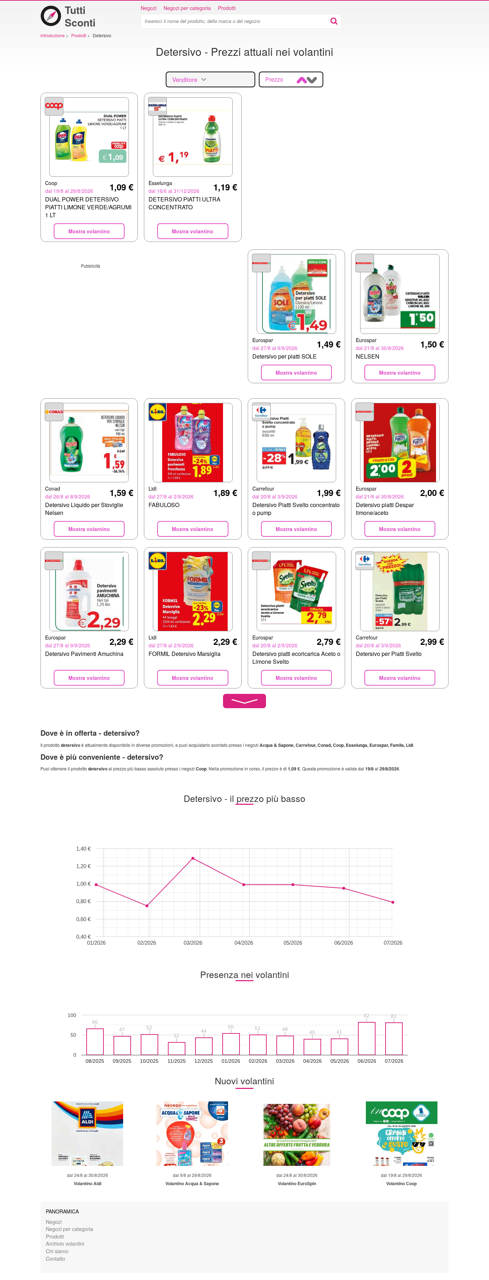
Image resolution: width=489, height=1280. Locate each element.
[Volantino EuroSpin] (297, 1133)
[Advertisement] (141, 319)
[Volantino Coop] (401, 1133)
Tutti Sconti (80, 16)
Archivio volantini (65, 1243)
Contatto (55, 1258)
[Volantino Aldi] (87, 1133)
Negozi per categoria (187, 7)
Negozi (148, 7)
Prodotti (227, 7)
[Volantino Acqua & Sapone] (192, 1133)
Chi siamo (57, 1251)
